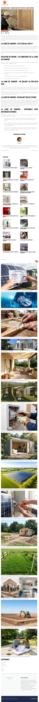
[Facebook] (1, 33)
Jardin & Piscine (4, 665)
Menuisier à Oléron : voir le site (7, 351)
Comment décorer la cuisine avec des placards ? (27, 180)
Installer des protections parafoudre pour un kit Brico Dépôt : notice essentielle (16, 431)
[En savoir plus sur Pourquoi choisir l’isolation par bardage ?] (6, 186)
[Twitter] (3, 33)
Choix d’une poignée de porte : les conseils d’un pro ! (11, 180)
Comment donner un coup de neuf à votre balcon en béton (27, 228)
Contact (9, 678)
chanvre (6, 91)
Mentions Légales (9, 677)
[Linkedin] (8, 33)
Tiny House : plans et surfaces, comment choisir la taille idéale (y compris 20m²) (16, 402)
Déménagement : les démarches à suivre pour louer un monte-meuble (27, 192)
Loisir (2, 667)
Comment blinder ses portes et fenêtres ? (11, 252)
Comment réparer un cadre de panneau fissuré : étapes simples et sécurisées (16, 337)
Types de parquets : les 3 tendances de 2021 (27, 204)
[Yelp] (35, 698)
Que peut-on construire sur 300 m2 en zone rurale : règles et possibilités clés (16, 547)
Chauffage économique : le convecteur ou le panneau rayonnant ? (10, 204)
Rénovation (4, 31)
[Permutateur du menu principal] (37, 3)
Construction (3, 662)
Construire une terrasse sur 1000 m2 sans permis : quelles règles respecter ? (15, 656)
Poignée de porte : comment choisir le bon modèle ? (10, 216)
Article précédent (5, 150)
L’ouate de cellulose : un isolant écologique (26, 168)
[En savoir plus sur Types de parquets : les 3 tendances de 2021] (24, 198)
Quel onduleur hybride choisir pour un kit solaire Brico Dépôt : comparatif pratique (17, 291)
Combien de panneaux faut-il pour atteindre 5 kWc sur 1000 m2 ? (13, 489)
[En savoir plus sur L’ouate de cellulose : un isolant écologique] (24, 162)
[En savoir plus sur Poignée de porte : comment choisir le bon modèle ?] (6, 210)
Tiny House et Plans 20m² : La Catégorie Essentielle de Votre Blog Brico (14, 598)
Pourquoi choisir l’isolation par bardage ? (10, 191)
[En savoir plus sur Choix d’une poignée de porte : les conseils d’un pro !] (6, 174)
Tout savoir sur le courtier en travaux (10, 167)
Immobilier (3, 664)
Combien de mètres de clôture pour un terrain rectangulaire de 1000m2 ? (15, 576)
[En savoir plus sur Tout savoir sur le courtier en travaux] (6, 162)
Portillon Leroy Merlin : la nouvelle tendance (9, 240)
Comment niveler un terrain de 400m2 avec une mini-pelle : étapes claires (15, 627)
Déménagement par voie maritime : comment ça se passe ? (28, 252)
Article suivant (35, 150)
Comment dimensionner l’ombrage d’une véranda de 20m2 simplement (15, 380)
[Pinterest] (5, 33)
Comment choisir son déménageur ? (26, 240)
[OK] (36, 261)
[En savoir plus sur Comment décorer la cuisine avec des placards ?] (24, 174)
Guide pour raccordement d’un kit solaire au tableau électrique (13, 518)
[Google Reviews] (37, 698)
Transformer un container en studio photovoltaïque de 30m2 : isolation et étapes (16, 460)
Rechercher (3, 259)
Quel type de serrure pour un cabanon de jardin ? (27, 216)
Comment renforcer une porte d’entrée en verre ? (10, 228)
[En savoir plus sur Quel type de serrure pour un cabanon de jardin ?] (24, 210)
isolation (16, 51)
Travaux (2, 670)
